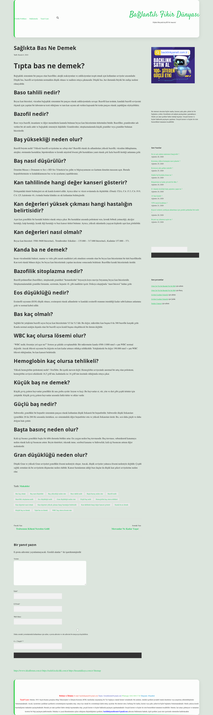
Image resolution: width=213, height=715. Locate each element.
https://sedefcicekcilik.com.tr (55, 670)
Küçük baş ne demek (23, 510)
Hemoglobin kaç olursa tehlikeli (107, 499)
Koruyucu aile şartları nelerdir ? (162, 168)
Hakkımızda (33, 18)
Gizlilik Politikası (21, 18)
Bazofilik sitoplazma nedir (24, 499)
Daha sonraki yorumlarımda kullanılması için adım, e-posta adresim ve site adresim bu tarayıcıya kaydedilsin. (51, 634)
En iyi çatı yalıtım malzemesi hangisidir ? (165, 154)
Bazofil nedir (112, 493)
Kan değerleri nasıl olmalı (24, 505)
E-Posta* (17, 604)
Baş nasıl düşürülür (36, 493)
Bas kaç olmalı (21, 493)
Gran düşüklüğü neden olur (66, 499)
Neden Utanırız (156, 303)
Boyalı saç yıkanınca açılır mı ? (161, 219)
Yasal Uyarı (45, 18)
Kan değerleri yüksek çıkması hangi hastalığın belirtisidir (57, 505)
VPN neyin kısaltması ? (159, 203)
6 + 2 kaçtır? (19, 641)
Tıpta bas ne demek (41, 510)
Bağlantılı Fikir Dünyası (164, 14)
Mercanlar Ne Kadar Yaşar (125, 528)
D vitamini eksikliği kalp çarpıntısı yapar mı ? (166, 189)
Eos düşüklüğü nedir (45, 499)
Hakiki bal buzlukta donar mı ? (161, 175)
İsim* (16, 591)
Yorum (16, 559)
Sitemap (97, 670)
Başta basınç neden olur (95, 493)
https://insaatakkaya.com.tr (81, 670)
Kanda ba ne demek (121, 505)
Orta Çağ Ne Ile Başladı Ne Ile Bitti (163, 286)
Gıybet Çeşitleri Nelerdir (159, 294)
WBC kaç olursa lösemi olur (62, 510)
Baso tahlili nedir (76, 493)
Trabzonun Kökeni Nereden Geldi (32, 528)
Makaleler (25, 486)
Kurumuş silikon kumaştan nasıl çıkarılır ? (165, 161)
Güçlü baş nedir (85, 499)
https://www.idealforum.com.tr (28, 670)
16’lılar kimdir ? (156, 196)
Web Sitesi (17, 616)
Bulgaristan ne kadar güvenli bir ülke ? (164, 182)
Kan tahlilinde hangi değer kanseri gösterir (95, 505)
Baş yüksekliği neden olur (57, 493)
